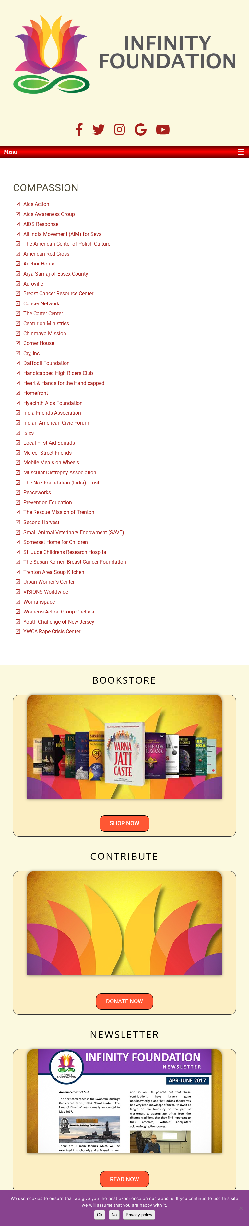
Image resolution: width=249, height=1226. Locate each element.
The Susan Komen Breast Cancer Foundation (74, 562)
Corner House (38, 343)
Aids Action (36, 204)
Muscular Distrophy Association (59, 473)
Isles (28, 433)
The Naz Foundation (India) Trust (61, 483)
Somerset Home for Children (55, 542)
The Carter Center (43, 313)
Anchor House (39, 264)
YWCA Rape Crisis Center (51, 631)
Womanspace (39, 602)
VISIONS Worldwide (45, 592)
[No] (241, 1208)
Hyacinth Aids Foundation (53, 403)
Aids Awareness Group (49, 214)
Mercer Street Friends (47, 453)
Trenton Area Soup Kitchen (53, 572)
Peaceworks (37, 492)
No (114, 1214)
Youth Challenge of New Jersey (58, 622)
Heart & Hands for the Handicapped (63, 383)
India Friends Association (52, 413)
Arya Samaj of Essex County (55, 274)
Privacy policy (139, 1214)
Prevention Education (47, 502)
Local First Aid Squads (49, 443)
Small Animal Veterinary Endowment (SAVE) (73, 532)
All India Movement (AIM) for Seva (62, 234)
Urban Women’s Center (49, 582)
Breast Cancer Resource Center (58, 293)
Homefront (35, 393)
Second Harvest (41, 522)
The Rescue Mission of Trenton (58, 512)
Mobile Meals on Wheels (51, 462)
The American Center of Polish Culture (66, 244)
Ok (99, 1214)
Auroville (33, 284)
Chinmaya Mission (44, 333)
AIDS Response (40, 224)
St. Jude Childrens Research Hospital (65, 552)
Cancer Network (41, 304)
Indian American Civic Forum (56, 423)
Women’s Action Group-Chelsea (58, 612)
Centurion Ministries (46, 323)
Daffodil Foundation (46, 363)
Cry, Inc (31, 353)
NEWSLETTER (125, 1034)
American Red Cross (46, 254)
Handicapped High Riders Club (58, 373)
